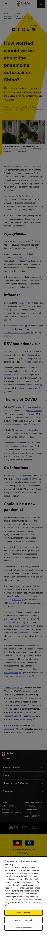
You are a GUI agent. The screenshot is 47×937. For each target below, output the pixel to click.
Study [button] (6, 775)
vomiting (34, 381)
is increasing (33, 645)
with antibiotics (22, 257)
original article (26, 732)
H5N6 (35, 619)
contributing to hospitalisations (19, 332)
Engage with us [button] (11, 767)
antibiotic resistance (32, 280)
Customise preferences (23, 928)
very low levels (25, 303)
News (19, 13)
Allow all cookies (23, 913)
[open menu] (6, 4)
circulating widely (33, 361)
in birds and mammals (24, 626)
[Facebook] (18, 29)
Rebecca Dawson (13, 716)
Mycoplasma (26, 241)
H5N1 (26, 619)
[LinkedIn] (14, 29)
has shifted (16, 603)
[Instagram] (23, 29)
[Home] (23, 4)
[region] (23, 896)
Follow (34, 25)
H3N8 (16, 619)
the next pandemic (25, 676)
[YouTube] (33, 29)
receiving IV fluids (33, 384)
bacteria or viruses (22, 479)
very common (13, 492)
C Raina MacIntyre (13, 688)
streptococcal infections (16, 456)
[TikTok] (28, 29)
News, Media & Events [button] (15, 783)
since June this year (27, 248)
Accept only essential (23, 920)
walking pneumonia (20, 424)
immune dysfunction (26, 446)
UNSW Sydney (19, 698)
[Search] (41, 4)
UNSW (6, 13)
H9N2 (12, 622)
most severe (21, 325)
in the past (18, 599)
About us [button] (8, 791)
